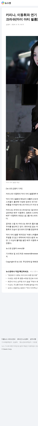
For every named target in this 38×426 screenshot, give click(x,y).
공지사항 (33, 339)
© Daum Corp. (7, 349)
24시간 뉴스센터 (22, 339)
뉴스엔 (8, 3)
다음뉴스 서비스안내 (8, 339)
